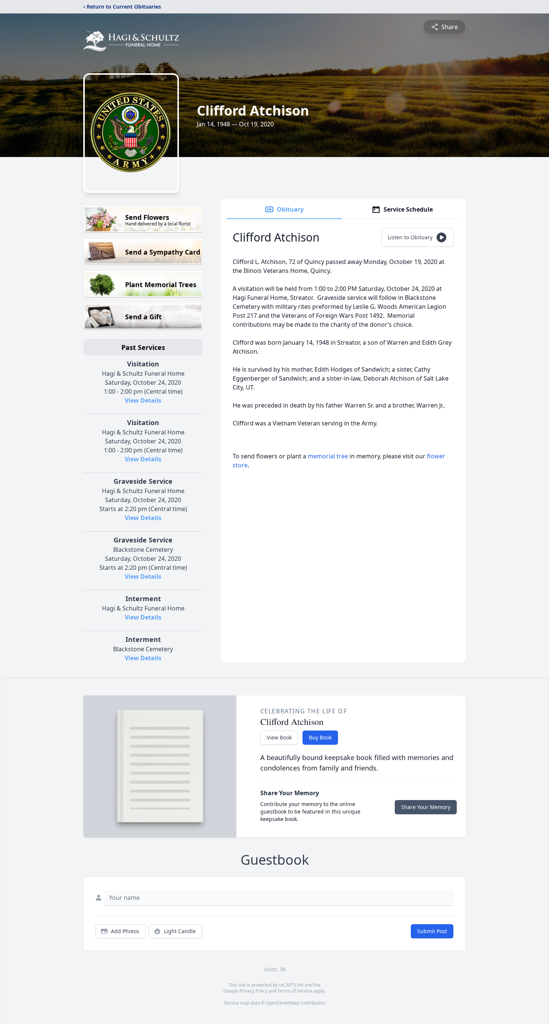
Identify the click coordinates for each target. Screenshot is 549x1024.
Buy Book (320, 737)
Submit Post (432, 931)
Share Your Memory (425, 807)
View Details (143, 400)
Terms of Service (294, 991)
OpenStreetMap (282, 1003)
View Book (279, 737)
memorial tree (328, 456)
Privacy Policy (253, 991)
